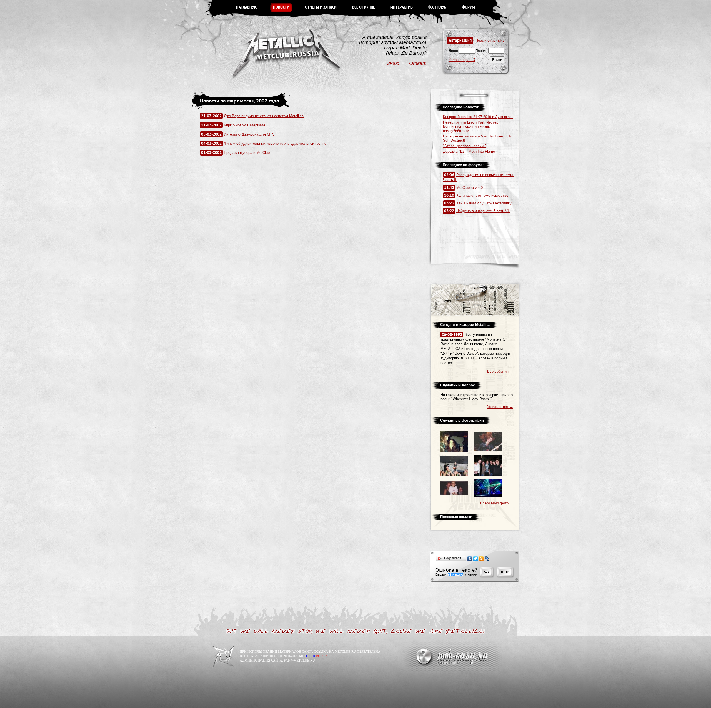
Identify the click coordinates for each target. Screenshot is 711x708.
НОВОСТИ (281, 7)
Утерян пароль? (462, 60)
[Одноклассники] (481, 558)
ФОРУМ (468, 7)
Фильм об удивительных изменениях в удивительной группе (275, 143)
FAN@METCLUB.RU (299, 660)
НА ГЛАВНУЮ (246, 7)
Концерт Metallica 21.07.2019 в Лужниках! (478, 117)
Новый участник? (489, 40)
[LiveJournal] (487, 558)
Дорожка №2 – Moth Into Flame (469, 151)
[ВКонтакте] (470, 558)
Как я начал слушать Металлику (484, 203)
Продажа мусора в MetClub (247, 153)
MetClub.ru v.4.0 (469, 188)
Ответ (418, 63)
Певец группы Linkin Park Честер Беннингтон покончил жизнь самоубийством (470, 126)
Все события (500, 371)
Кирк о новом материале (244, 125)
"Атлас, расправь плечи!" (464, 146)
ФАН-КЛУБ (437, 7)
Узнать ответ (500, 407)
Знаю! (394, 63)
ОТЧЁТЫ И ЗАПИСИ (321, 7)
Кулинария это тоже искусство (482, 195)
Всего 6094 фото (496, 503)
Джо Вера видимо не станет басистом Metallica (264, 116)
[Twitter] (476, 558)
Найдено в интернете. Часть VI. (483, 211)
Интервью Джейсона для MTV (249, 134)
